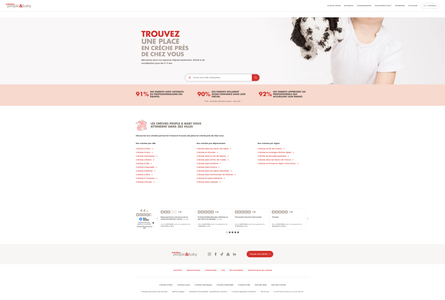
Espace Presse (193, 270)
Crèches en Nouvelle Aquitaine (272, 156)
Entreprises (400, 5)
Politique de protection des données (154, 292)
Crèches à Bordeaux (145, 156)
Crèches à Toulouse (145, 178)
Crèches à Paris (143, 148)
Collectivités (211, 270)
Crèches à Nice (143, 174)
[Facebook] (215, 254)
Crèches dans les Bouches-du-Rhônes (215, 174)
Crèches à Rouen (144, 182)
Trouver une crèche (258, 254)
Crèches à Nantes (144, 171)
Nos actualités (236, 270)
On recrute (412, 5)
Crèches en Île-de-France (270, 148)
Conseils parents (364, 5)
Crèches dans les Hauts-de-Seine (213, 148)
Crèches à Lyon (143, 152)
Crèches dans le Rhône (207, 163)
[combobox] (221, 77)
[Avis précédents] (157, 219)
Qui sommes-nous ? (383, 5)
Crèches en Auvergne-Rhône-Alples (274, 152)
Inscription (348, 5)
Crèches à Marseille (145, 167)
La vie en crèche (334, 5)
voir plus (186, 219)
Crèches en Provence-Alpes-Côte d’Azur (277, 163)
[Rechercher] (255, 77)
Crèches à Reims (144, 159)
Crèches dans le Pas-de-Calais (211, 159)
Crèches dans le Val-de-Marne (211, 156)
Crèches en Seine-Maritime (209, 178)
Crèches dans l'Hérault (207, 182)
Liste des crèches (278, 285)
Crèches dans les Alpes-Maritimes (213, 171)
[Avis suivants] (307, 219)
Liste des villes (261, 285)
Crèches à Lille (142, 163)
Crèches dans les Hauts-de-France (274, 159)
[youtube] (228, 254)
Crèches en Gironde (206, 152)
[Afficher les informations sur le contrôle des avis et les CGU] (153, 223)
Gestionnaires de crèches (260, 270)
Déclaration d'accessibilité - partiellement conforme (208, 292)
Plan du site (265, 292)
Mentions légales (178, 292)
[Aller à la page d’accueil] (18, 5)
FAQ (223, 270)
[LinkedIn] (234, 254)
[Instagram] (209, 254)
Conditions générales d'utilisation (244, 292)
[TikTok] (222, 254)
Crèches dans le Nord (207, 167)
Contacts (431, 5)
